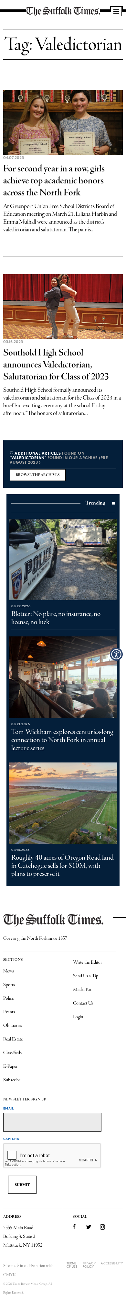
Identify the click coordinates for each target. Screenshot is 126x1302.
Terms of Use (72, 1264)
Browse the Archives (37, 475)
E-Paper (10, 1066)
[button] (116, 654)
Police (8, 998)
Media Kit (82, 989)
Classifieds (12, 1053)
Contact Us (83, 1003)
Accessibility (112, 1263)
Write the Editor (87, 962)
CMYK (9, 1275)
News (8, 971)
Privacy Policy (89, 1264)
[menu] (116, 12)
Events (9, 1012)
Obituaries (12, 1025)
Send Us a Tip (85, 976)
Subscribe (12, 1080)
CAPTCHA (11, 1139)
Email (8, 1108)
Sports (9, 985)
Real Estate (13, 1039)
